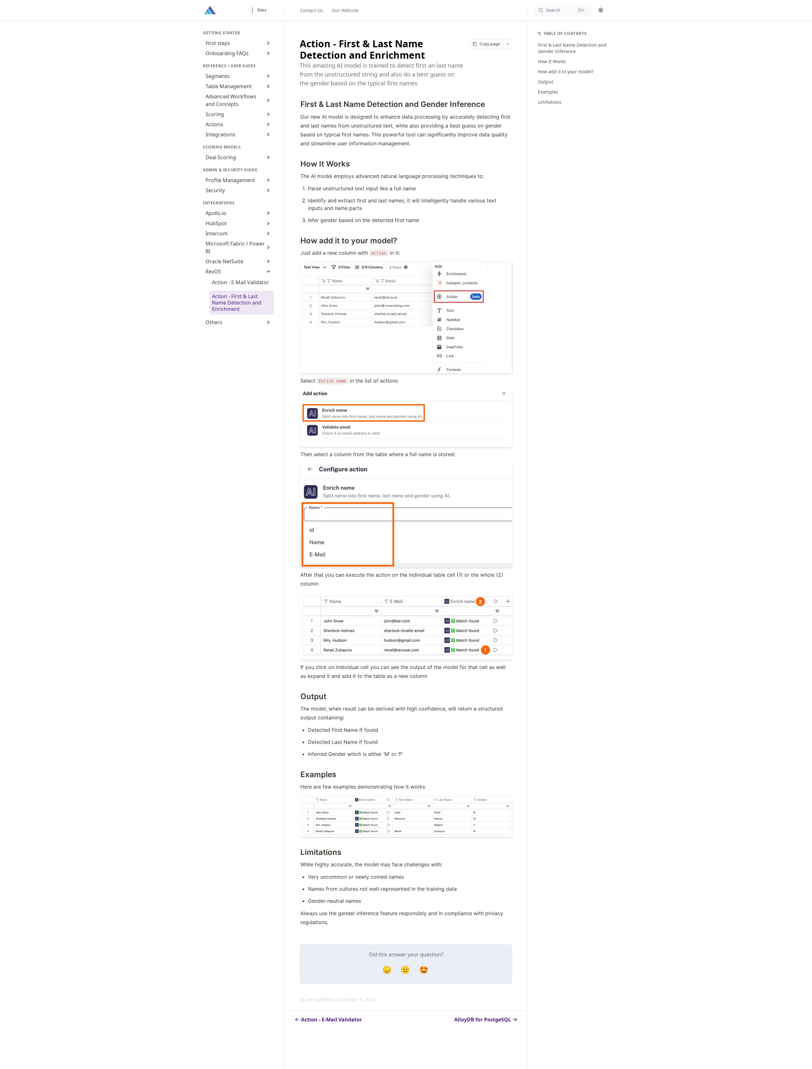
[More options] (507, 44)
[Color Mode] (601, 10)
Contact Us (311, 10)
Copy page (490, 44)
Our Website (345, 10)
